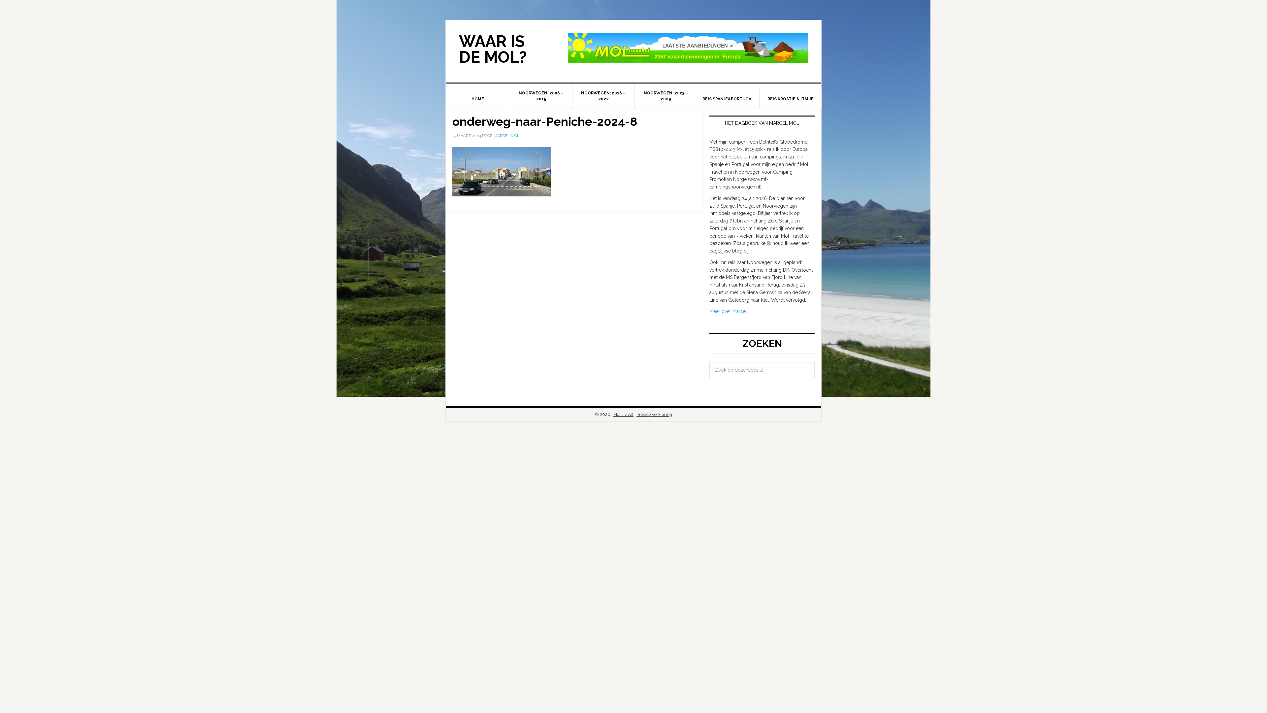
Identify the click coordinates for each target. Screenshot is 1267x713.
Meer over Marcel (728, 311)
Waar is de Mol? (493, 49)
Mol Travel (623, 414)
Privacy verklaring (654, 414)
